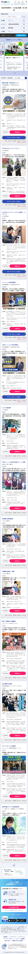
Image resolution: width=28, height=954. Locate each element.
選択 (24, 20)
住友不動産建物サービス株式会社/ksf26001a (11, 284)
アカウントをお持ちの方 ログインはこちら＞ (14, 910)
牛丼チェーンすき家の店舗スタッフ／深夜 (13, 462)
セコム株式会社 (5, 409)
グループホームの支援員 (9, 746)
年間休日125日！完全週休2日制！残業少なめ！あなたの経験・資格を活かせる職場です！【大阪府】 (14, 91)
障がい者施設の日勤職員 (9, 621)
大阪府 (12, 4)
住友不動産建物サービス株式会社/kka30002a (11, 347)
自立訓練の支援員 (7, 684)
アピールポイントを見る (14, 137)
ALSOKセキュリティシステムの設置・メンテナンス (14, 213)
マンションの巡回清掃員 (9, 282)
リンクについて (13, 936)
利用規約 (5, 936)
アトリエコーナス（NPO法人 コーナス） (10, 623)
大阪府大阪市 (17, 4)
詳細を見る (17, 132)
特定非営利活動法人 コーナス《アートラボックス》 (12, 685)
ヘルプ (17, 938)
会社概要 (23, 938)
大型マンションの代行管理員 (10, 345)
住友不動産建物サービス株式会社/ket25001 (10, 84)
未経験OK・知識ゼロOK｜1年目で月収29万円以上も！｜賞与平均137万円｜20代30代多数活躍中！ (13, 222)
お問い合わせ (7, 940)
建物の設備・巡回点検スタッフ (10, 83)
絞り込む (24, 16)
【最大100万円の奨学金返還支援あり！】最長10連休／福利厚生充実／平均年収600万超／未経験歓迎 (13, 416)
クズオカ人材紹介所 (6, 520)
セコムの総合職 (6, 407)
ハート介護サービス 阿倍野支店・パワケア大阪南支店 (13, 808)
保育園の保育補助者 (7, 518)
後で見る (6, 132)
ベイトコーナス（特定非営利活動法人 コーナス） (11, 748)
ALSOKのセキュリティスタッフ (11, 148)
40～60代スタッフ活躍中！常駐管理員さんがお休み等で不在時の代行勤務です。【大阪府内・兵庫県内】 (14, 353)
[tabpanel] (14, 56)
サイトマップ (22, 936)
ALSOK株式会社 (5, 150)
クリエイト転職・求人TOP (5, 4)
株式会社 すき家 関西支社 (7, 464)
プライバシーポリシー (8, 938)
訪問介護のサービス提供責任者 (10, 806)
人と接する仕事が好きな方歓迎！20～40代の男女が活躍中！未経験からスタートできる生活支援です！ (14, 629)
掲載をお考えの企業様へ (18, 940)
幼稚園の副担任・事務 (8, 571)
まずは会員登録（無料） (14, 907)
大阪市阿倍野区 (22, 4)
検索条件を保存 (21, 35)
